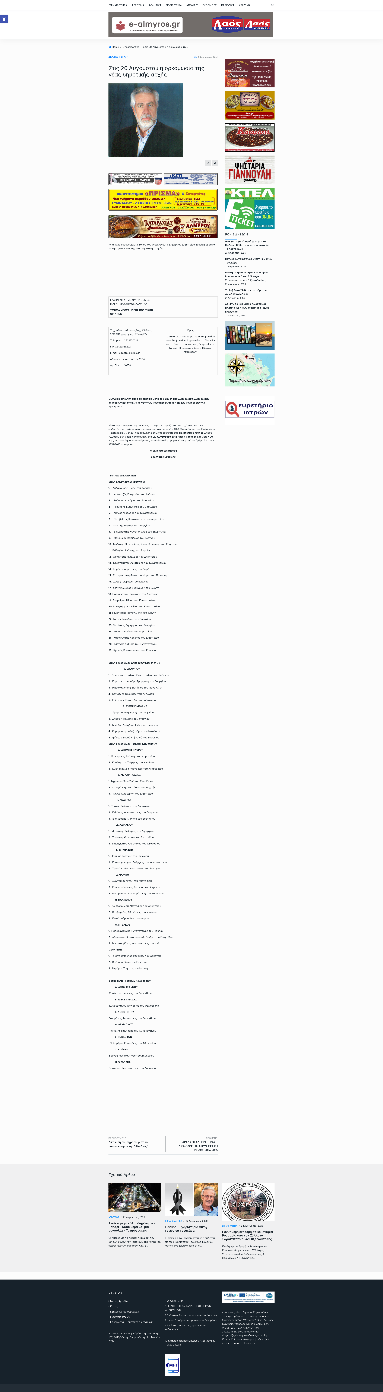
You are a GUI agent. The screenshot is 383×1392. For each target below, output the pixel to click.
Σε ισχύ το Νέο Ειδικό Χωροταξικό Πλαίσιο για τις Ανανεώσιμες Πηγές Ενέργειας (247, 307)
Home (115, 46)
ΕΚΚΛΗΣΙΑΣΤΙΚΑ (173, 1221)
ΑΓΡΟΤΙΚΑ (138, 5)
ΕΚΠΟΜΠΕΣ (209, 5)
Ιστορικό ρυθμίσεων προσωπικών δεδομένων (192, 1320)
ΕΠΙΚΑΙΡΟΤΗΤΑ (117, 5)
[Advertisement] (163, 1095)
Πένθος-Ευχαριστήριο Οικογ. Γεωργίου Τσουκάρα (186, 1228)
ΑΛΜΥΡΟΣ (113, 1217)
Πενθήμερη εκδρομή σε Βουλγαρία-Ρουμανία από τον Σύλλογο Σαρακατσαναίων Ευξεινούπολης (246, 276)
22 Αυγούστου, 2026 (134, 1217)
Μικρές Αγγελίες (119, 1301)
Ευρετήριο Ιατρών (120, 1316)
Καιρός (114, 1306)
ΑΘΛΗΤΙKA (155, 5)
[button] (4, 19)
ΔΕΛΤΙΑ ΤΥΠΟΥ (118, 56)
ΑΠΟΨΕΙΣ (192, 5)
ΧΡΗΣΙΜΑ (245, 5)
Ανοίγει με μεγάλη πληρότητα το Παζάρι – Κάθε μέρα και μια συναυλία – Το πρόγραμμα (248, 245)
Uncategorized (131, 46)
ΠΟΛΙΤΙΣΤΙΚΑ (174, 5)
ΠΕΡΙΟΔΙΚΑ (227, 5)
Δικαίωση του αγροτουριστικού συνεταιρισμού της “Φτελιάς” (128, 1142)
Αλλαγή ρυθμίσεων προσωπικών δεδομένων (192, 1315)
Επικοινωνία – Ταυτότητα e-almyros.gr (131, 1321)
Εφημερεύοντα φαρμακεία (124, 1311)
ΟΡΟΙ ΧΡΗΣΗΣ (175, 1300)
